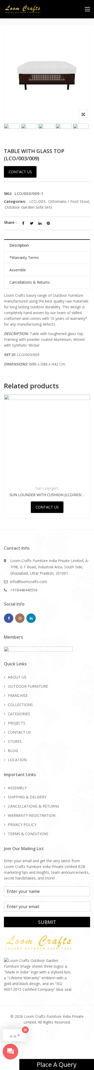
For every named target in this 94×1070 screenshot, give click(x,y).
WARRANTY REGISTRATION (31, 815)
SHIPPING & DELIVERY (27, 796)
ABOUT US (17, 677)
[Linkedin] (31, 618)
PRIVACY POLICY (22, 824)
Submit (47, 922)
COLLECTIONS (20, 704)
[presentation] (7, 462)
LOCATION (17, 759)
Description (19, 245)
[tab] (47, 245)
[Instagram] (20, 618)
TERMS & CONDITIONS (28, 833)
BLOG (13, 750)
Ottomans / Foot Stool (68, 201)
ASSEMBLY (17, 787)
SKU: (8, 193)
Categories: (15, 201)
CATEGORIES (19, 713)
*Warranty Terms (24, 257)
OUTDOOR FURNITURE (28, 686)
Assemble (17, 269)
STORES (15, 741)
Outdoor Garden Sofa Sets (28, 207)
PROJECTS (16, 723)
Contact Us (20, 171)
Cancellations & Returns (29, 282)
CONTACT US (19, 732)
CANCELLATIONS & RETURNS (33, 806)
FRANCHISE (18, 695)
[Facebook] (8, 618)
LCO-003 (37, 201)
